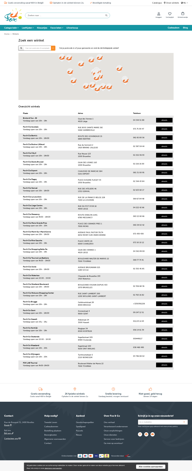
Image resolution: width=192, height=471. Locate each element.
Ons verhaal (109, 422)
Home (7, 34)
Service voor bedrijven (114, 439)
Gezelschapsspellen (85, 422)
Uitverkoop (72, 27)
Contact (47, 443)
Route (7, 425)
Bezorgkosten (50, 435)
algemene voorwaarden (53, 468)
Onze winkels (172, 3)
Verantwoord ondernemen (116, 426)
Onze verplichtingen (113, 431)
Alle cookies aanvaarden (151, 466)
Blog (185, 27)
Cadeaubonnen (51, 426)
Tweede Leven (50, 422)
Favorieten (55, 27)
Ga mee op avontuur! (113, 443)
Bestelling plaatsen (52, 431)
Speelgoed (80, 426)
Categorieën (10, 27)
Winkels (15, 34)
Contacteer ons (11, 438)
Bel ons (7, 433)
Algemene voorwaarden (55, 439)
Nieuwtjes (42, 27)
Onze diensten (110, 435)
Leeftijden (27, 27)
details (164, 120)
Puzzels (79, 431)
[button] (103, 87)
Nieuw (79, 435)
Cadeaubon (173, 27)
